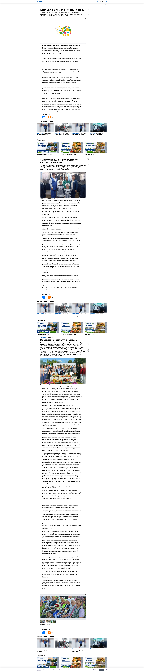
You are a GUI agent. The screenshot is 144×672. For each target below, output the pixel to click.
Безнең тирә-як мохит (44, 7)
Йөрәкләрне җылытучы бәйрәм (75, 3)
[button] (84, 607)
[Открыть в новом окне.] (44, 117)
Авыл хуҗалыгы (43, 157)
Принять (101, 669)
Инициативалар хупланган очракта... (94, 3)
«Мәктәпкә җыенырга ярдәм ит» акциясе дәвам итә (58, 4)
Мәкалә (39, 4)
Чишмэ (40, 1)
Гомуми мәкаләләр (44, 337)
